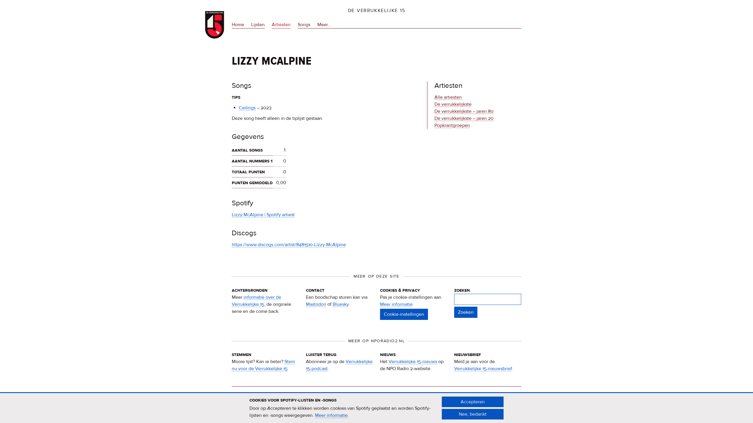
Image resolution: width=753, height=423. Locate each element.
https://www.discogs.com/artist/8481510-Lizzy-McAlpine (289, 245)
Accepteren (473, 402)
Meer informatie (396, 304)
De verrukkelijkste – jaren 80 (464, 111)
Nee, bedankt (473, 414)
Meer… (324, 25)
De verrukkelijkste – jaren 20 (464, 118)
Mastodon (316, 304)
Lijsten (258, 25)
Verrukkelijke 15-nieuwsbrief (483, 369)
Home (238, 25)
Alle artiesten (448, 97)
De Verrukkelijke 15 (376, 11)
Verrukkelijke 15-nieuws (413, 362)
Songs (304, 25)
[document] (376, 408)
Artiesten (281, 25)
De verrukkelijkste (453, 104)
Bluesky (341, 304)
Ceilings (247, 108)
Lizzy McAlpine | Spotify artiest (263, 215)
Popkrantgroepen (452, 125)
